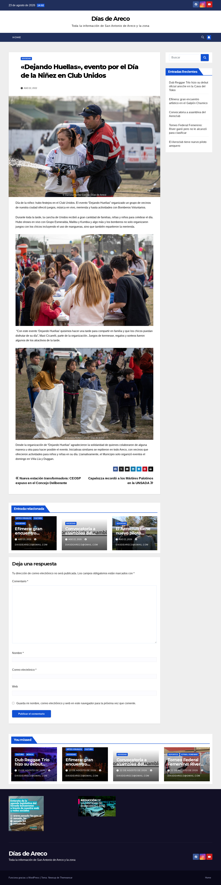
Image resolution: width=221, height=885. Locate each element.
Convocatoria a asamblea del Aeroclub (80, 533)
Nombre (18, 653)
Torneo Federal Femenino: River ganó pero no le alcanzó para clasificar (188, 129)
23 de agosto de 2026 (32, 770)
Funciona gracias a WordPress (24, 877)
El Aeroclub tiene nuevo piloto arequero (133, 533)
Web (15, 686)
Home (16, 37)
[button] (202, 37)
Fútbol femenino (189, 754)
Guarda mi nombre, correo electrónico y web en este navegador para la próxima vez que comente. (76, 703)
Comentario (20, 581)
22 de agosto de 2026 (134, 770)
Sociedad (26, 58)
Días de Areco (110, 18)
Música (30, 754)
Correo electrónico (24, 669)
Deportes (173, 754)
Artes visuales (23, 518)
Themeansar (66, 877)
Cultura (38, 518)
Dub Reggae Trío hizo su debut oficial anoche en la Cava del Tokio (188, 86)
